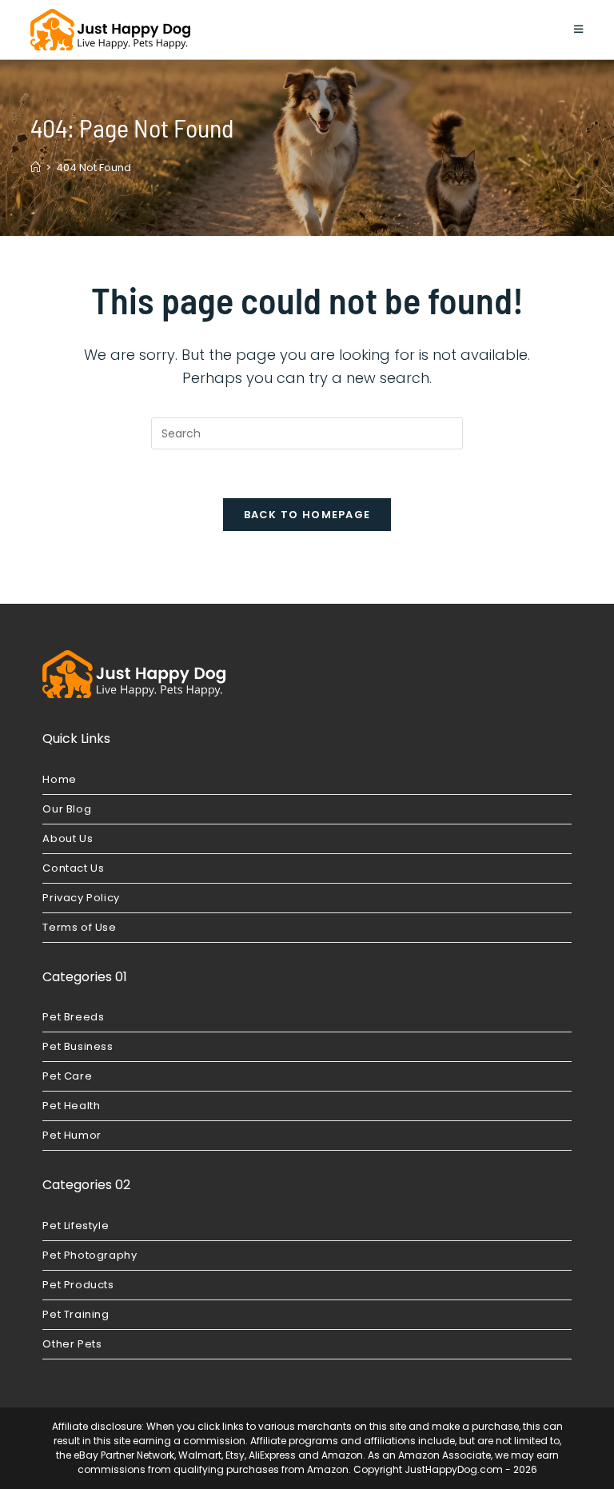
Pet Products (78, 1284)
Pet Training (75, 1314)
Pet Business (77, 1046)
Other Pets (72, 1343)
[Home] (35, 167)
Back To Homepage (307, 514)
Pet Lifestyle (75, 1225)
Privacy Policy (80, 897)
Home (59, 779)
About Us (67, 838)
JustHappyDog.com (454, 1469)
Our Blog (66, 808)
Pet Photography (89, 1255)
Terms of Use (79, 927)
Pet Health (71, 1105)
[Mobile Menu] (579, 29)
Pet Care (67, 1076)
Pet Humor (71, 1135)
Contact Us (73, 868)
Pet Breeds (73, 1016)
